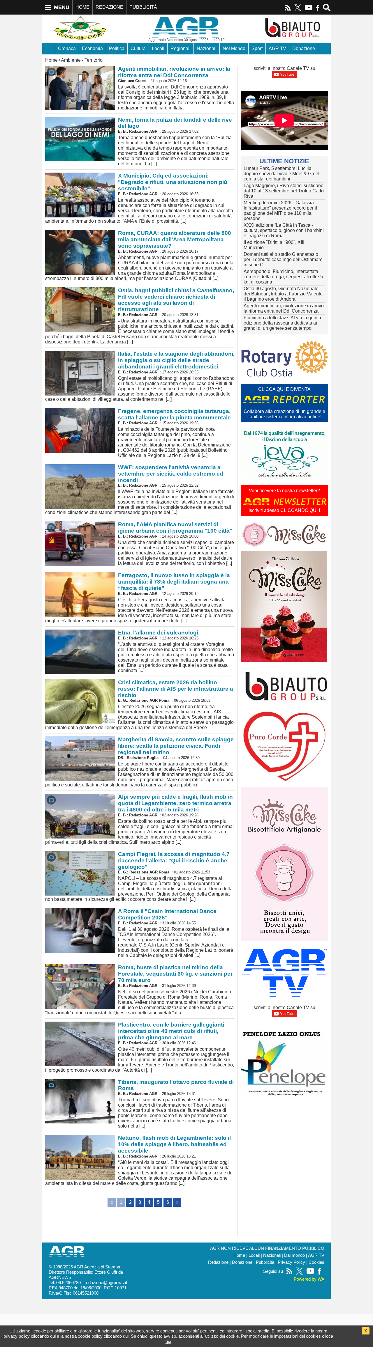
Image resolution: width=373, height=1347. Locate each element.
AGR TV (277, 48)
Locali (158, 48)
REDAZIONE (109, 7)
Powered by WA (309, 1279)
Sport (257, 48)
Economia (92, 48)
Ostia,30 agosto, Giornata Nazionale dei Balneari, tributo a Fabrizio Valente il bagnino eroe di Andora (283, 294)
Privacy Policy (291, 1262)
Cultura (138, 48)
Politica (116, 48)
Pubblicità (265, 1262)
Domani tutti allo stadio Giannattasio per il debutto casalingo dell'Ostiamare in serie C (283, 259)
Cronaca (67, 48)
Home (51, 60)
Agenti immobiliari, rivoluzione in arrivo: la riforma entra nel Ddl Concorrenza (284, 308)
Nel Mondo (234, 48)
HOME (82, 7)
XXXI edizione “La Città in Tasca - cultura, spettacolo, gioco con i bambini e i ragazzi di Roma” (284, 230)
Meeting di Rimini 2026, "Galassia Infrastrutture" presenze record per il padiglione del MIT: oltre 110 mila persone (280, 210)
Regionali (180, 48)
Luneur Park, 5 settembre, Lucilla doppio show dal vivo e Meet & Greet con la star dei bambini (281, 173)
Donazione (303, 48)
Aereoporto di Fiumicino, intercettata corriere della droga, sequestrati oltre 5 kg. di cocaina (283, 276)
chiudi (142, 1336)
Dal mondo (294, 1255)
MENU (61, 7)
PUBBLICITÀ (143, 7)
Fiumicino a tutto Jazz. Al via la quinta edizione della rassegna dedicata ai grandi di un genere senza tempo (282, 323)
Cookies (316, 1262)
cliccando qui (43, 1336)
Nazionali (207, 48)
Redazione (218, 1262)
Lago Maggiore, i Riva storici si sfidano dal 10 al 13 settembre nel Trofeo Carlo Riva (284, 190)
